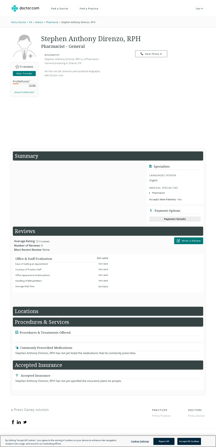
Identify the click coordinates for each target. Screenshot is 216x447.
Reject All (164, 441)
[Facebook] (13, 422)
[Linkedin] (19, 422)
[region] (108, 441)
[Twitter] (25, 422)
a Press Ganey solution (30, 409)
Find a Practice (89, 8)
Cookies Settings (140, 441)
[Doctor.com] (25, 8)
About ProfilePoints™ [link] (24, 92)
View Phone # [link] (153, 53)
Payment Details (175, 219)
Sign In (199, 8)
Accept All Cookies (189, 441)
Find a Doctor (60, 8)
